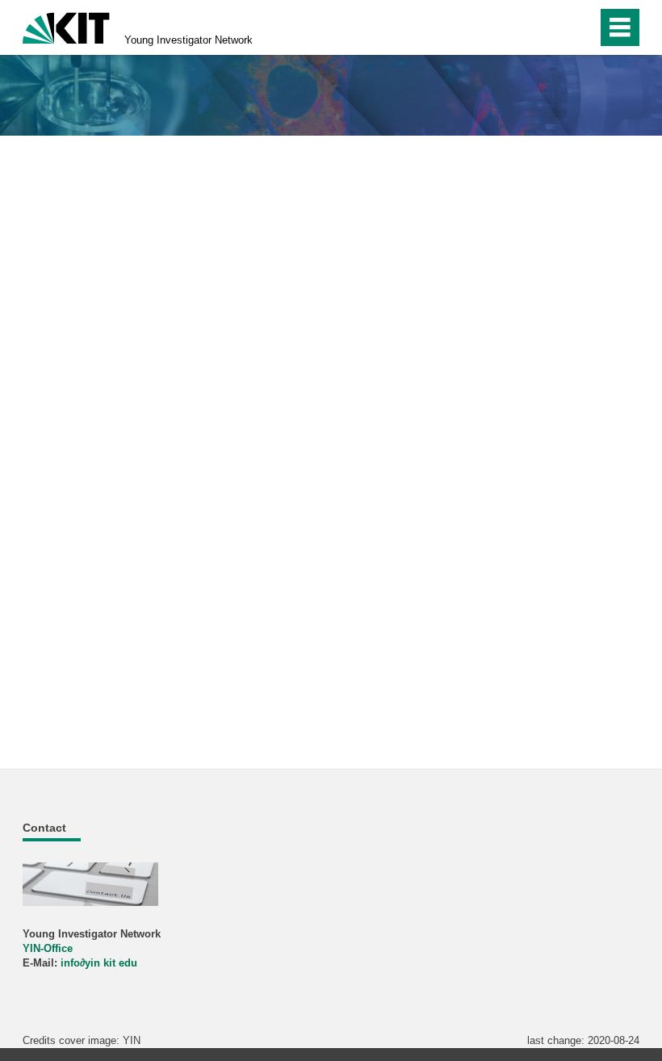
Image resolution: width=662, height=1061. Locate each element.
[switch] (550, 27)
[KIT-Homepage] (66, 26)
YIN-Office (48, 948)
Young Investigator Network (188, 40)
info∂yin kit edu (99, 963)
